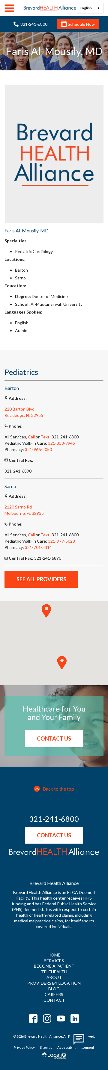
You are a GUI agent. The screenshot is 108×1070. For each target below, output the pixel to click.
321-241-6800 (54, 819)
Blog (54, 988)
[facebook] (33, 1018)
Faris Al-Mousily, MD (54, 51)
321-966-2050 (38, 449)
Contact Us (54, 738)
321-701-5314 (38, 547)
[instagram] (47, 1018)
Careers (54, 994)
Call (31, 436)
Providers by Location (54, 983)
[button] (46, 611)
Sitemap (46, 1047)
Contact (54, 1000)
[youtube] (61, 1018)
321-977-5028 (61, 541)
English (86, 8)
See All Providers (41, 579)
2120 (9, 506)
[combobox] (90, 8)
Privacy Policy (24, 1047)
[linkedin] (74, 1018)
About (54, 977)
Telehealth (54, 971)
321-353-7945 (61, 443)
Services (54, 960)
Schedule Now (81, 24)
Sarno (20, 506)
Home (54, 954)
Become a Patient (54, 965)
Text (45, 436)
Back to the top (58, 788)
